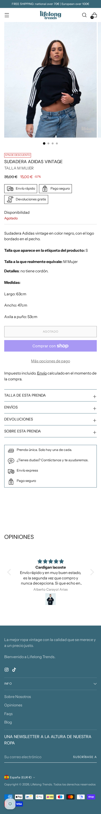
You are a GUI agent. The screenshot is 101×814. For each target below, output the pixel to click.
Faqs (8, 713)
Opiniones (13, 705)
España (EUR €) (21, 777)
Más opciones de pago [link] (50, 361)
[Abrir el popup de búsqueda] (84, 15)
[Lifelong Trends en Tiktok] (14, 670)
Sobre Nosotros (17, 696)
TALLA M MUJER (19, 168)
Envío (42, 373)
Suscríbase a (85, 757)
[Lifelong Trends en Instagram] (7, 670)
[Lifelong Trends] (50, 15)
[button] (10, 572)
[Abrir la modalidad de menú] (7, 15)
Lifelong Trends (41, 784)
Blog (8, 722)
